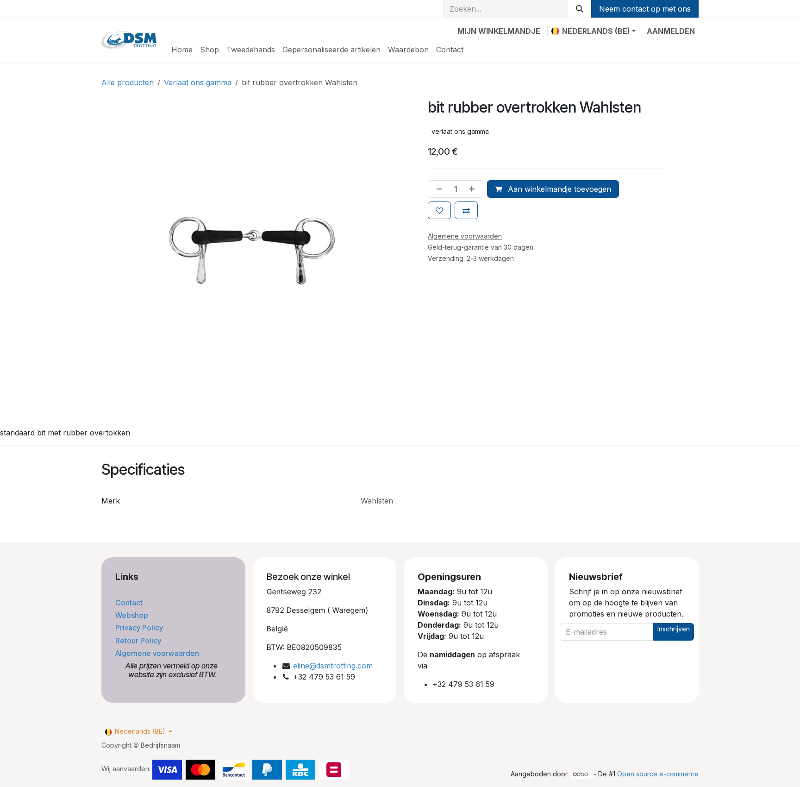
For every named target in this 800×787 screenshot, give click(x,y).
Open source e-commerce (658, 774)
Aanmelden (671, 31)
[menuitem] (182, 49)
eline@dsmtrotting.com (333, 665)
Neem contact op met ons (645, 8)
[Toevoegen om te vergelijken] (466, 210)
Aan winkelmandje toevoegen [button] (558, 189)
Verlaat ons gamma (197, 82)
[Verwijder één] (437, 189)
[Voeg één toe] (473, 189)
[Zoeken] (579, 9)
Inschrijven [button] (673, 629)
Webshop (132, 615)
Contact (129, 602)
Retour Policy (139, 640)
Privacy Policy (140, 627)
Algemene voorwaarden (158, 653)
